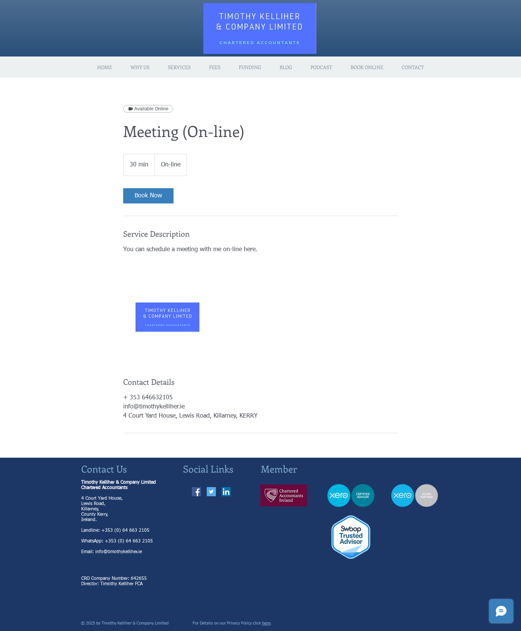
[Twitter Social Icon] (211, 491)
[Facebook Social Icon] (196, 491)
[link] (148, 195)
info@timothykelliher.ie (118, 552)
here (266, 623)
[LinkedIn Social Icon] (226, 491)
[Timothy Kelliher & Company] (167, 315)
